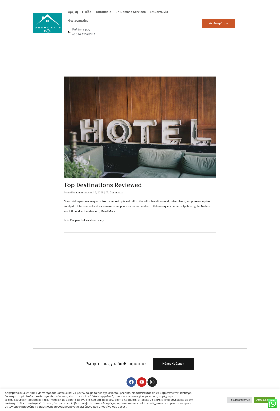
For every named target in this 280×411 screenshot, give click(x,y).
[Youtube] (141, 382)
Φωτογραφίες (78, 20)
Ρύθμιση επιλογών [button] (240, 400)
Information (88, 220)
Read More (108, 211)
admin (79, 192)
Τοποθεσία (103, 12)
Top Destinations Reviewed (103, 185)
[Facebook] (131, 382)
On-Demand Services (130, 12)
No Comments (114, 192)
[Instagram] (152, 382)
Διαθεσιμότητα (218, 23)
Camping (75, 220)
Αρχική (73, 12)
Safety (100, 220)
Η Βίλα (86, 12)
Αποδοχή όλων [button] (264, 400)
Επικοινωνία (159, 12)
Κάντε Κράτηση (173, 364)
